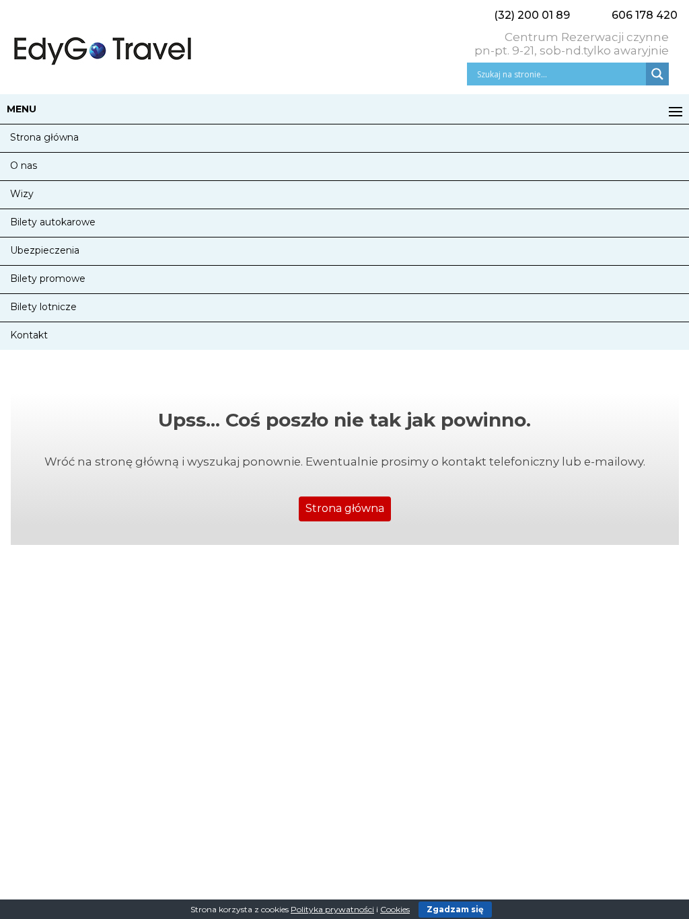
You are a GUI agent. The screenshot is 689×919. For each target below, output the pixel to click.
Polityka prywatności (332, 909)
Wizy (22, 194)
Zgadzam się (455, 909)
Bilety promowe (47, 278)
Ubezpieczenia (44, 250)
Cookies (395, 909)
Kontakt (29, 335)
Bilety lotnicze (43, 307)
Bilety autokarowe (53, 222)
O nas (23, 165)
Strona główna (44, 137)
